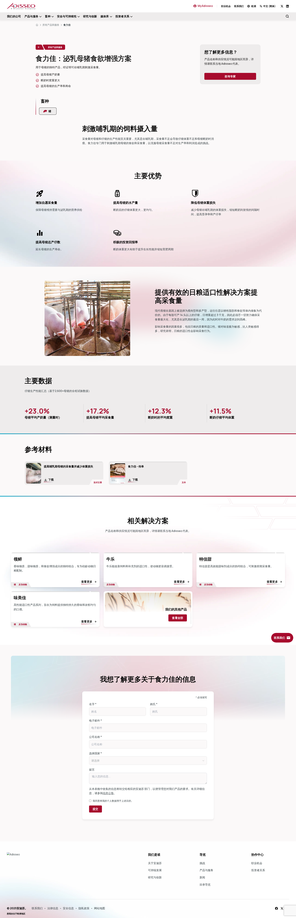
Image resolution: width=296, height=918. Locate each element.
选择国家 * (95, 753)
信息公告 (108, 793)
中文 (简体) (269, 6)
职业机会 (226, 6)
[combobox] (270, 6)
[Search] (287, 16)
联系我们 (239, 6)
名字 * (92, 704)
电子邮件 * (95, 720)
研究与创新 (90, 16)
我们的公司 (14, 16)
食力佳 (67, 24)
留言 (92, 770)
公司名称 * (95, 737)
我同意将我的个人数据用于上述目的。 (113, 800)
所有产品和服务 (50, 24)
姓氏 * (153, 704)
